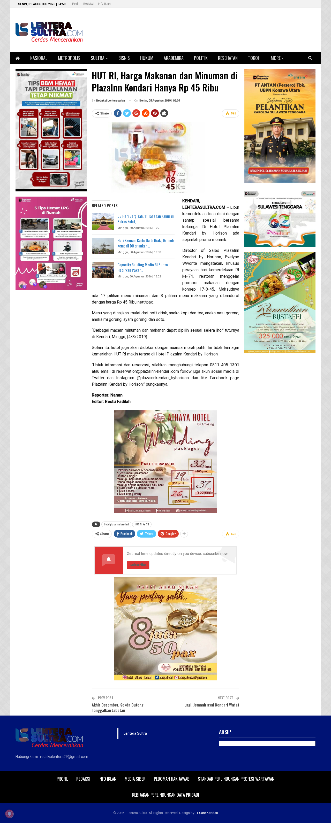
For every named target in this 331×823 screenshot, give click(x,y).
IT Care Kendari (207, 813)
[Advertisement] (279, 435)
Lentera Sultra (135, 733)
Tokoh (254, 58)
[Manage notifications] (9, 814)
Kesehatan (228, 58)
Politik (201, 58)
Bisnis (124, 58)
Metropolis (69, 58)
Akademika (174, 58)
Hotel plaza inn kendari (116, 524)
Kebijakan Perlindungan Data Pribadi (165, 794)
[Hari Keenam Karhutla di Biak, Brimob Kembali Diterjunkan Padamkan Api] (103, 246)
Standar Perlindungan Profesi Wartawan (236, 778)
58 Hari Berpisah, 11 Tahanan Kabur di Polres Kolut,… (145, 218)
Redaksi (88, 3)
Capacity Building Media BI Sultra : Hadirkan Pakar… (143, 267)
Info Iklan (104, 3)
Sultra (97, 58)
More (276, 58)
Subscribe (138, 565)
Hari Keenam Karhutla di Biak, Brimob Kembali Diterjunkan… (145, 243)
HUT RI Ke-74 (142, 524)
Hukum (146, 58)
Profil (75, 3)
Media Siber (135, 778)
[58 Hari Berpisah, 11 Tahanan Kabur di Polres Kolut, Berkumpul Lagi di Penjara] (103, 221)
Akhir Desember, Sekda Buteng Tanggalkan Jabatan (118, 707)
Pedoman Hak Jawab (172, 778)
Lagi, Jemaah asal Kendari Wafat (211, 705)
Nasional (39, 58)
